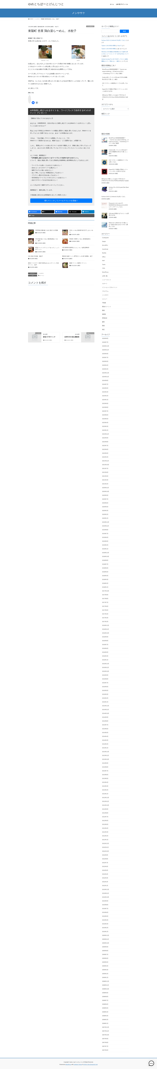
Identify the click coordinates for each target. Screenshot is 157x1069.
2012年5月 (105, 824)
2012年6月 (105, 820)
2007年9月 (105, 1038)
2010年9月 (105, 901)
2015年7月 (105, 682)
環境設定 (104, 318)
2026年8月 (105, 338)
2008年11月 (105, 985)
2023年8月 (105, 407)
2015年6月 (105, 686)
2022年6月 (105, 449)
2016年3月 (105, 656)
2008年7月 (105, 1000)
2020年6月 (105, 503)
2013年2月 (105, 790)
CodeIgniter (105, 237)
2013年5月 (105, 778)
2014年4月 (105, 736)
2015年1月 (105, 702)
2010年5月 (105, 916)
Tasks (103, 264)
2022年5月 (105, 453)
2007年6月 (105, 1050)
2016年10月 (105, 633)
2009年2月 (105, 973)
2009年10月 (105, 943)
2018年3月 (105, 579)
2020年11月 (105, 487)
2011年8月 (105, 859)
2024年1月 (105, 399)
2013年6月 (105, 774)
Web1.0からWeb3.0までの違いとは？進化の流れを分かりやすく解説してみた (118, 224)
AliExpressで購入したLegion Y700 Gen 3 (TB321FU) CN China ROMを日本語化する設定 (115, 97)
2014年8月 (105, 721)
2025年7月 (105, 357)
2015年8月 (105, 679)
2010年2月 (105, 927)
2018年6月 (105, 568)
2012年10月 (105, 805)
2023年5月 (105, 418)
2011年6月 (105, 866)
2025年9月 (105, 353)
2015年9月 (105, 675)
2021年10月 (105, 464)
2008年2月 (105, 1019)
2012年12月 (105, 797)
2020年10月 (105, 491)
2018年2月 (105, 583)
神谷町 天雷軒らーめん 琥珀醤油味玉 (79, 239)
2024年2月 (105, 395)
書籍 (103, 310)
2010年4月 (105, 920)
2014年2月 (105, 744)
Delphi (104, 241)
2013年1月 (105, 793)
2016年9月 (105, 637)
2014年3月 (105, 740)
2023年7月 (105, 411)
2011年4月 (105, 874)
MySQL (104, 253)
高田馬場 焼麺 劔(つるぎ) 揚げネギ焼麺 (46, 230)
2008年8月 (105, 996)
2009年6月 (105, 958)
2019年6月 (105, 537)
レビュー (104, 299)
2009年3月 (105, 969)
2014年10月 (105, 713)
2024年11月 (105, 376)
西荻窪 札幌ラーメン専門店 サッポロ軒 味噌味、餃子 (77, 256)
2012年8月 (105, 813)
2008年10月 (105, 989)
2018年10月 (105, 556)
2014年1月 (105, 748)
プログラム (105, 291)
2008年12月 (105, 981)
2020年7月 (105, 499)
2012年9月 (105, 809)
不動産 (104, 302)
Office (103, 257)
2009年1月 (105, 977)
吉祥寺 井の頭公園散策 (71, 337)
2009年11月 (105, 939)
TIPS (103, 268)
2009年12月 (105, 935)
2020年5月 (105, 506)
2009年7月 (105, 954)
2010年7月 (105, 908)
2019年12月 (105, 522)
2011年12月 (105, 843)
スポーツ (104, 283)
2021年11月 (105, 461)
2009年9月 (105, 947)
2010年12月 (105, 889)
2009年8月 (105, 950)
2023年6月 (105, 415)
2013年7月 (105, 771)
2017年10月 (105, 591)
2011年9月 (105, 855)
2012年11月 (105, 801)
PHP (103, 260)
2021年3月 (105, 480)
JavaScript (105, 249)
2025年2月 (105, 369)
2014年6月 (105, 728)
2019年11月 (105, 526)
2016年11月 (105, 629)
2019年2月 (105, 545)
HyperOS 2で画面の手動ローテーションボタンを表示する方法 (115, 90)
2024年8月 (105, 380)
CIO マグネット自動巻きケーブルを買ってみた (115, 84)
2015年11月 (105, 667)
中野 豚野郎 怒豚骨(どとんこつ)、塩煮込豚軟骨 (75, 247)
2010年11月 (105, 893)
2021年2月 (105, 484)
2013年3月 (105, 786)
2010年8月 (105, 904)
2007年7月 (105, 1046)
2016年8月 (105, 640)
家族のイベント (106, 306)
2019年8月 (105, 529)
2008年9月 (105, 992)
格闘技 (104, 314)
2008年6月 (105, 1004)
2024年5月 (105, 388)
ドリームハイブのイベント (109, 287)
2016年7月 (105, 644)
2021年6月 (105, 472)
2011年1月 (105, 885)
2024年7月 (105, 384)
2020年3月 (105, 510)
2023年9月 (105, 403)
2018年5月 (105, 572)
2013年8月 (105, 767)
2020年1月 (105, 518)
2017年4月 (105, 614)
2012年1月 (105, 839)
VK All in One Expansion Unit (90, 1064)
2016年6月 (105, 648)
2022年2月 (105, 457)
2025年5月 (105, 361)
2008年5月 (105, 1008)
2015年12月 (105, 663)
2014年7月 (105, 725)
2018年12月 (105, 552)
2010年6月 (105, 912)
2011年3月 (105, 878)
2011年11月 (105, 847)
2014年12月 (105, 705)
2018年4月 (105, 575)
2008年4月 (105, 1012)
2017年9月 (105, 594)
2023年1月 (105, 430)
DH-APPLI (105, 245)
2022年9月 (105, 438)
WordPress (105, 272)
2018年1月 (105, 587)
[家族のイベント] (87, 336)
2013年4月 (105, 782)
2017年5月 (105, 610)
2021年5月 (105, 476)
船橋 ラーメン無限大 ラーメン (78, 263)
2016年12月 (105, 625)
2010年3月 (105, 924)
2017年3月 (105, 617)
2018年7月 (105, 564)
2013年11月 (105, 755)
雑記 (103, 329)
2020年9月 (105, 495)
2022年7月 (105, 445)
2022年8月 (105, 441)
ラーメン (42, 275)
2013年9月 (105, 763)
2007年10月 (105, 1035)
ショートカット (106, 279)
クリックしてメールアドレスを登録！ (62, 201)
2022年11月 (105, 434)
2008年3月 (105, 1015)
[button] (44, 53)
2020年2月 (105, 514)
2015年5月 (105, 690)
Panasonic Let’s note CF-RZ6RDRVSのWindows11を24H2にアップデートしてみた (118, 204)
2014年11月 (105, 709)
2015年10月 (105, 671)
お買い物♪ (105, 276)
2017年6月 (105, 606)
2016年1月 (105, 660)
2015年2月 (105, 698)
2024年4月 (105, 392)
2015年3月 (105, 694)
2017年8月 (105, 598)
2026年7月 (105, 342)
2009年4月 (105, 966)
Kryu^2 (120, 45)
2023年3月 (105, 426)
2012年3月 (105, 832)
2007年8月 (105, 1042)
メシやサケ (90, 26)
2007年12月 (105, 1027)
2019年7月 (105, 533)
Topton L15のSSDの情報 (108, 45)
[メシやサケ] (34, 336)
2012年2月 (105, 836)
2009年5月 (105, 962)
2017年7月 (105, 602)
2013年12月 (105, 751)
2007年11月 (105, 1031)
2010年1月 (105, 931)
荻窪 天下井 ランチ (49, 337)
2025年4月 (105, 365)
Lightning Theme (78, 1064)
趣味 (103, 322)
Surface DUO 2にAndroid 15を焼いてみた (113, 40)
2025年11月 (105, 350)
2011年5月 (105, 870)
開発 (103, 325)
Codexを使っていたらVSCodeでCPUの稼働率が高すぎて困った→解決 (114, 78)
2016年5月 (105, 652)
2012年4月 (105, 828)
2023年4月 (105, 422)
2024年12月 (105, 373)
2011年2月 (105, 881)
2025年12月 (105, 346)
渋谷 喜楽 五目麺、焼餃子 (35, 256)
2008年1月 (105, 1023)
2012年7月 (105, 816)
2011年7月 (105, 862)
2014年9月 (105, 717)
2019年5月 (105, 541)
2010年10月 (105, 897)
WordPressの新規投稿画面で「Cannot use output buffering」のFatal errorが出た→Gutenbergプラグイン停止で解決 (114, 71)
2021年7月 (105, 468)
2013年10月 (105, 759)
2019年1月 (105, 549)
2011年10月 (105, 851)
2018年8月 (105, 560)
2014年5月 (105, 732)
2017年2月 (105, 621)
